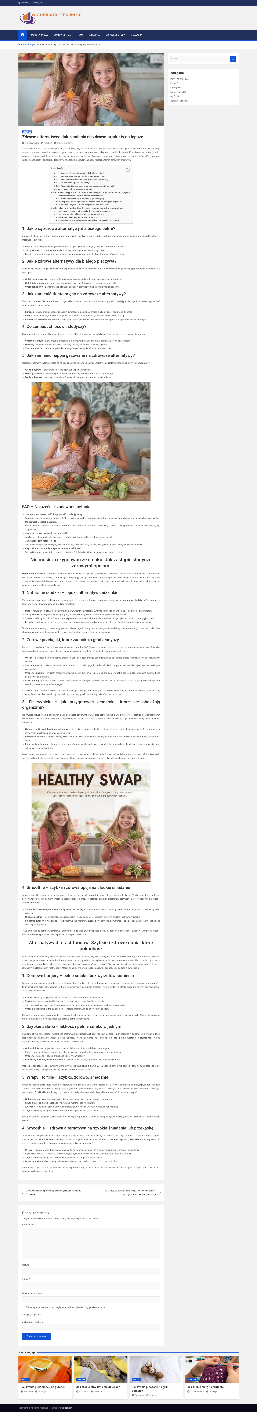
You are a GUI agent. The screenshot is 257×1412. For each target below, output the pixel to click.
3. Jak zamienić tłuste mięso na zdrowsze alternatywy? (83, 179)
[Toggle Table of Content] (126, 169)
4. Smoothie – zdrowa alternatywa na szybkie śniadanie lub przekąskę (88, 220)
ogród (173, 96)
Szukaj (233, 59)
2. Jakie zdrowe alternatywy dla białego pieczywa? (81, 176)
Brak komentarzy (65, 143)
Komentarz (28, 1224)
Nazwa (26, 1265)
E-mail (26, 1279)
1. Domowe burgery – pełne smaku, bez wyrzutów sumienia (83, 211)
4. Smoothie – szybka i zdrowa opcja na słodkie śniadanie (82, 205)
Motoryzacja (39, 35)
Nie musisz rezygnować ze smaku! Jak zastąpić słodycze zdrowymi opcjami (91, 192)
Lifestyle (94, 35)
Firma (80, 35)
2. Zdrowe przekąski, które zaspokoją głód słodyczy (80, 199)
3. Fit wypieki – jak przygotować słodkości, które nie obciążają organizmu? (90, 202)
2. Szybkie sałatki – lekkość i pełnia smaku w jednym (80, 214)
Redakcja (136, 35)
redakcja (48, 143)
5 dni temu (28, 1391)
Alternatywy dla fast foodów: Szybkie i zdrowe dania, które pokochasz (88, 208)
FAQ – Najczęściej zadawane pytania (75, 189)
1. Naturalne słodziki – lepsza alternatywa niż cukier (80, 196)
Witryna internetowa (32, 1293)
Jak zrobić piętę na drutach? (205, 1387)
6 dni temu (84, 1391)
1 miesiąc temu (32, 143)
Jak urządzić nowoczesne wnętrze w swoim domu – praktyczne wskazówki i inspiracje (130, 1192)
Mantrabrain (66, 1408)
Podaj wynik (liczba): (32, 1314)
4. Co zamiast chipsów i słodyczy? (74, 182)
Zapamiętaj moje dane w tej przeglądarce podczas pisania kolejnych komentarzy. (65, 1307)
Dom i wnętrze (62, 35)
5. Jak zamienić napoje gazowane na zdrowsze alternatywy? (86, 186)
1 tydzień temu (197, 1391)
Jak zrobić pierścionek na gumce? (43, 1387)
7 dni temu (140, 1395)
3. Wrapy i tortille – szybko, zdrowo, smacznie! (77, 217)
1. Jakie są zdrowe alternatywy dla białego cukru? (81, 173)
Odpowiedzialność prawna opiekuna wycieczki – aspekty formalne (53, 1192)
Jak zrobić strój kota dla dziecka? (98, 1387)
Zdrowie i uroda (115, 35)
